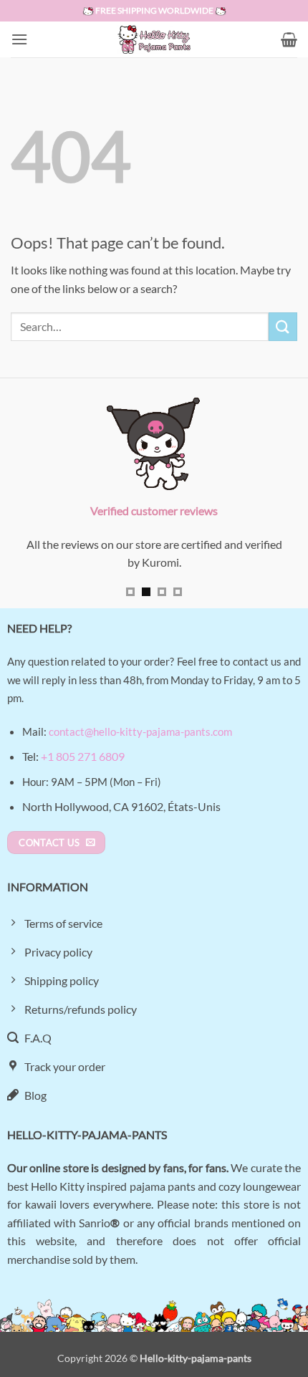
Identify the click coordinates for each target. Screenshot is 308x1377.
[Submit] (283, 326)
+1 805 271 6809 (83, 756)
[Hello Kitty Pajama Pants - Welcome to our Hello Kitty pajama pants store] (154, 39)
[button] (19, 39)
